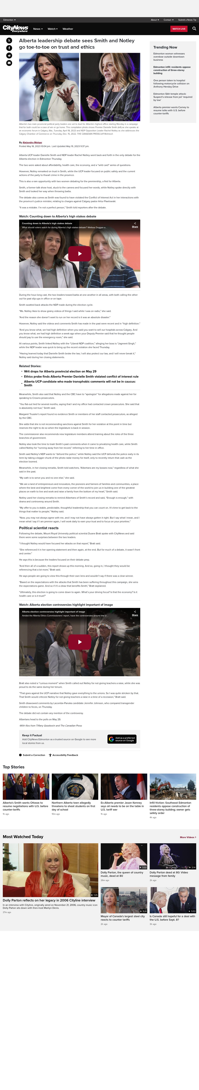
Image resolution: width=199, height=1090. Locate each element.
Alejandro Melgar (32, 142)
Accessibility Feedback (65, 755)
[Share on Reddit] (9, 55)
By (30, 142)
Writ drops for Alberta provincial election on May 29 (60, 371)
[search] (194, 29)
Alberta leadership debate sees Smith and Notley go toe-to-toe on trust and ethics (76, 44)
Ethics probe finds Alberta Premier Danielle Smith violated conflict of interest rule (81, 377)
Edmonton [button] (8, 20)
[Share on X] (9, 41)
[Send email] (9, 63)
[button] (154, 20)
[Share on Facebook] (9, 48)
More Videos (187, 837)
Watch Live (179, 29)
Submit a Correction (34, 755)
